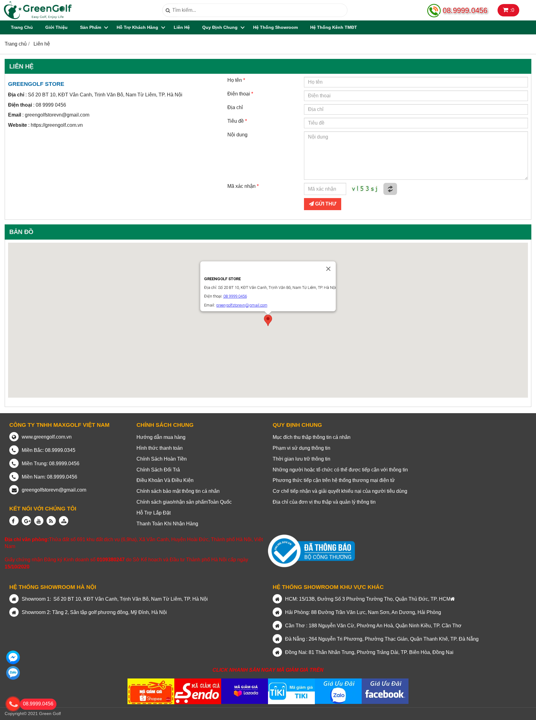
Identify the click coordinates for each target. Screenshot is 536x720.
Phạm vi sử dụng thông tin (301, 448)
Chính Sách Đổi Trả (158, 469)
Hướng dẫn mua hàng (160, 437)
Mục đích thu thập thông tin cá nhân (312, 437)
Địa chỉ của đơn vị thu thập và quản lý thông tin (324, 502)
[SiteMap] (63, 520)
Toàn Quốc (220, 502)
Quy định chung (220, 27)
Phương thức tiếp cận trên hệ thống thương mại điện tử (334, 480)
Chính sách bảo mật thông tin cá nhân (178, 491)
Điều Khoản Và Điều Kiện (165, 480)
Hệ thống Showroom (275, 27)
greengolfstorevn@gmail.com (57, 114)
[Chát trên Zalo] (13, 657)
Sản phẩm (90, 27)
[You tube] (38, 520)
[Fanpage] (14, 520)
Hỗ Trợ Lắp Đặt (153, 512)
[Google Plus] (26, 520)
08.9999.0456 (465, 10)
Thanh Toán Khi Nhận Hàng (167, 523)
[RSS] (51, 520)
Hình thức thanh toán (159, 448)
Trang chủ (22, 27)
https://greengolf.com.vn (57, 125)
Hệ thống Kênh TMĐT (333, 27)
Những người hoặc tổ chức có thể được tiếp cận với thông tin (340, 469)
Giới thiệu (56, 27)
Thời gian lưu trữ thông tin (301, 459)
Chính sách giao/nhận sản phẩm (172, 502)
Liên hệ (182, 27)
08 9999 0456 (51, 105)
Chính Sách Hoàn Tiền (161, 459)
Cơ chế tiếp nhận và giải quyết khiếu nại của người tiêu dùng (340, 491)
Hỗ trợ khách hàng (137, 27)
